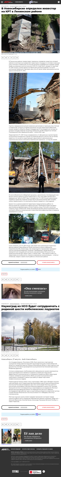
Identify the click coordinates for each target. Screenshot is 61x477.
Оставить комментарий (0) (48, 262)
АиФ (16, 54)
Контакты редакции (15, 449)
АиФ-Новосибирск (14, 351)
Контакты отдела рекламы (28, 449)
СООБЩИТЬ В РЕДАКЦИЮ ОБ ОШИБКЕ (44, 449)
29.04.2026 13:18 (4, 6)
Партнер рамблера (23, 471)
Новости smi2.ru (6, 299)
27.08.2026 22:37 (5, 303)
